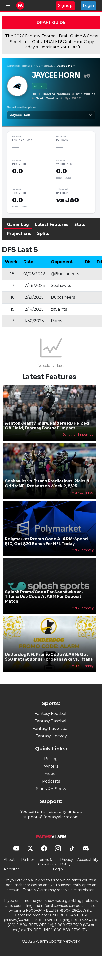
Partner (27, 859)
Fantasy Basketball (51, 728)
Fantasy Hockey (51, 736)
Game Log (18, 224)
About (9, 859)
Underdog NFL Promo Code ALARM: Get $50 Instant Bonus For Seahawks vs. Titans (49, 657)
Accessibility (87, 859)
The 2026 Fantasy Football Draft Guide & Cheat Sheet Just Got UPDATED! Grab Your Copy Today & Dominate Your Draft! (52, 41)
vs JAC (67, 200)
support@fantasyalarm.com (51, 817)
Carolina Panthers (19, 65)
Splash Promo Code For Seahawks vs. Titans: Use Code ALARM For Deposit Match (44, 596)
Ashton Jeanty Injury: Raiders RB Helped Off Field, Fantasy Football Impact (47, 426)
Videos (51, 773)
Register (11, 869)
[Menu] (8, 5)
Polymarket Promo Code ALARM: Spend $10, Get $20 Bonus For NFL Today (46, 541)
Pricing (51, 758)
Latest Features (51, 224)
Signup (65, 5)
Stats (79, 224)
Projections (19, 233)
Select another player (22, 107)
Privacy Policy (66, 862)
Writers (51, 766)
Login (88, 5)
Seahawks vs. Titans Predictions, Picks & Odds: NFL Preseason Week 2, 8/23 (47, 483)
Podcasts (51, 781)
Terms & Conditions (47, 862)
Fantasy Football (51, 713)
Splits (43, 233)
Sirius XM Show (51, 788)
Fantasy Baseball (51, 721)
